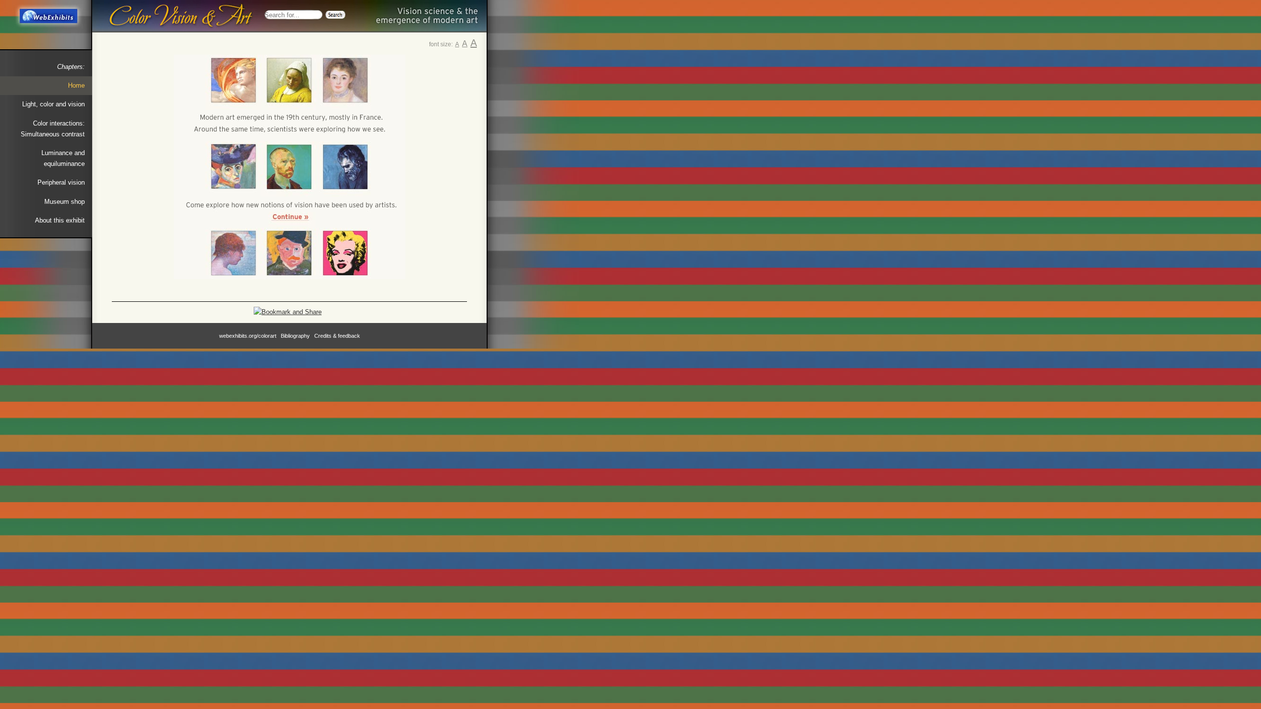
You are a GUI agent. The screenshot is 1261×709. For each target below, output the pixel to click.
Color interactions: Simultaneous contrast (53, 129)
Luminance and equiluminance (63, 158)
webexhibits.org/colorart (247, 336)
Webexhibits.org (48, 16)
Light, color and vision (53, 104)
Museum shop (64, 201)
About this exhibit (60, 220)
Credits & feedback (337, 336)
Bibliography (295, 336)
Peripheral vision (61, 182)
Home (76, 85)
